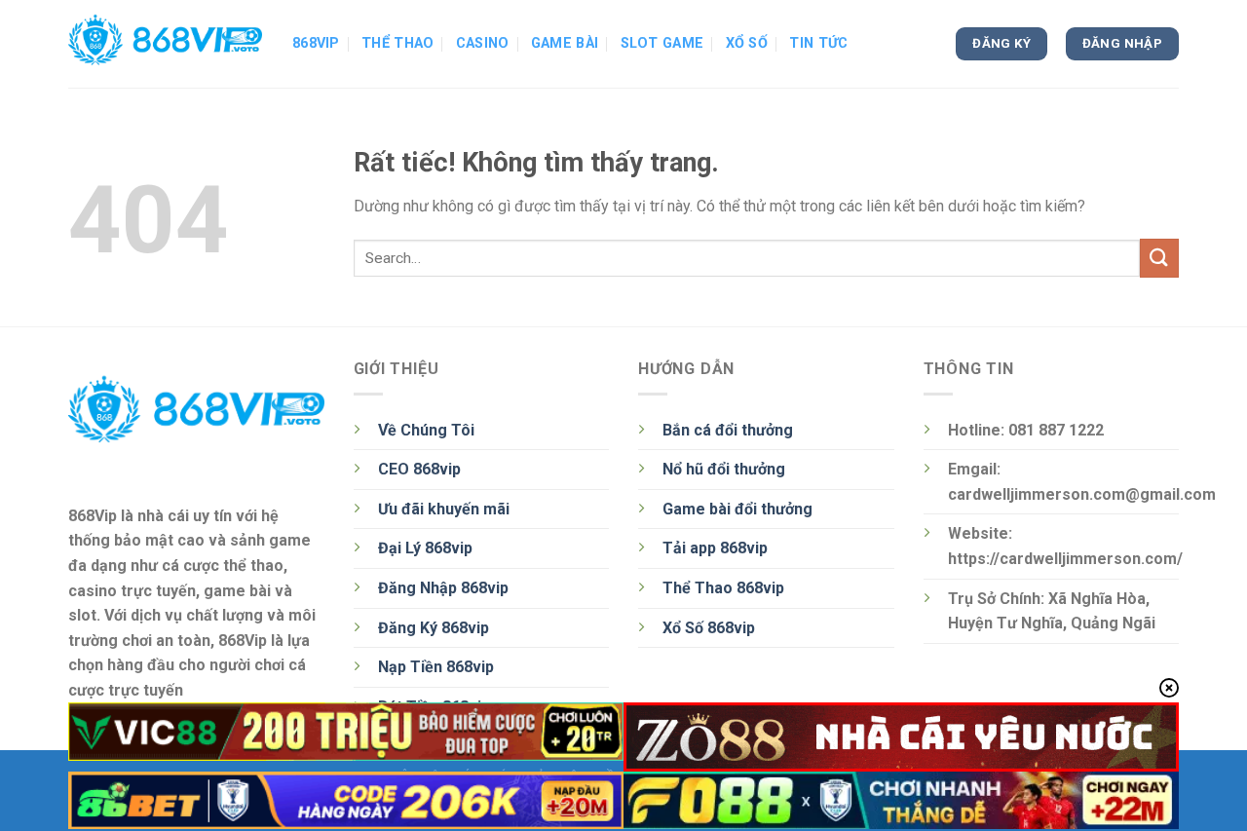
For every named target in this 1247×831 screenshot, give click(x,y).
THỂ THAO (397, 43)
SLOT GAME (662, 43)
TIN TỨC (818, 43)
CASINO (483, 43)
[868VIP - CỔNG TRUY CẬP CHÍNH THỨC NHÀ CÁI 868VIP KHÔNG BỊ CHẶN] (165, 44)
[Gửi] (1159, 258)
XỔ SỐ (747, 43)
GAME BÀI (564, 43)
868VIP (316, 43)
